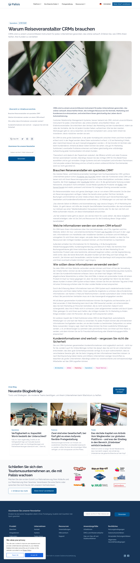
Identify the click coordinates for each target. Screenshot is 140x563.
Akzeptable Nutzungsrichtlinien (119, 536)
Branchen (12, 529)
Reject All (15, 555)
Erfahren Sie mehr (20, 491)
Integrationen (14, 533)
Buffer (120, 185)
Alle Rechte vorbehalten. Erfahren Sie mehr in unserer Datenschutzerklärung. (49, 556)
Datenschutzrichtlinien (116, 533)
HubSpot (72, 182)
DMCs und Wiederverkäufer (93, 533)
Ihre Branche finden (51, 4)
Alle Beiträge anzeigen (119, 391)
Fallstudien (13, 536)
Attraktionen (88, 529)
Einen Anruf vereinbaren (122, 4)
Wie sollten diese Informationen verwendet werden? (25, 121)
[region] (25, 548)
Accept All (34, 555)
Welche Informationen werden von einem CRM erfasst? (26, 117)
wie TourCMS (106, 232)
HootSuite (85, 182)
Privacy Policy (27, 550)
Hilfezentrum (63, 533)
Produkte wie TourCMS (86, 177)
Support (61, 536)
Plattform (36, 4)
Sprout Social (58, 187)
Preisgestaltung (67, 4)
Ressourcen (80, 4)
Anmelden (107, 4)
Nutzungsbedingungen (116, 529)
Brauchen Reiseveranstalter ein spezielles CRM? (24, 113)
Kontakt (37, 529)
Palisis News (38, 536)
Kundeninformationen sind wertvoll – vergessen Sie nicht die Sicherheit (28, 126)
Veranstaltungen (64, 529)
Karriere (37, 533)
